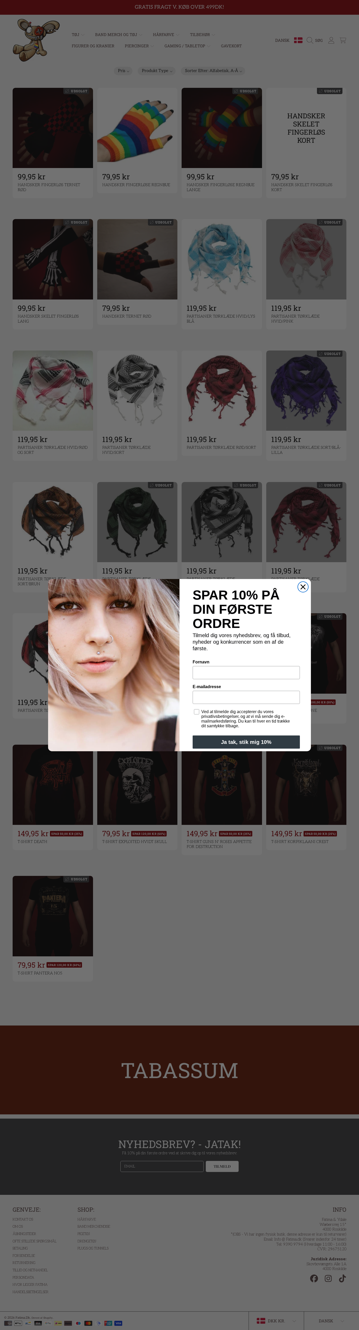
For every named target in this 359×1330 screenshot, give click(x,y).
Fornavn (201, 662)
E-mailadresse (207, 686)
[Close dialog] (303, 587)
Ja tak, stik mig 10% (246, 742)
